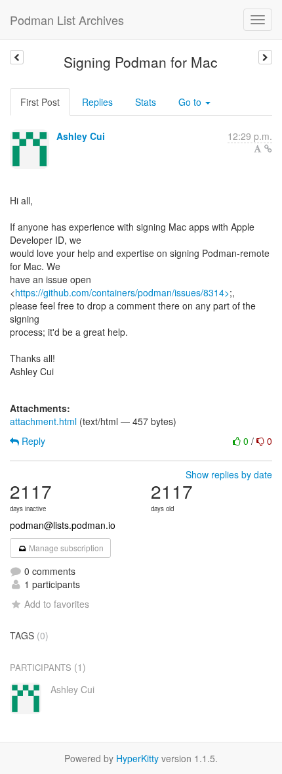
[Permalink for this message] (268, 148)
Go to (191, 101)
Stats (145, 101)
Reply (32, 440)
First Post (40, 101)
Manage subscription (65, 547)
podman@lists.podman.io (62, 525)
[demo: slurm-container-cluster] (17, 57)
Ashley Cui (80, 136)
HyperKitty (137, 758)
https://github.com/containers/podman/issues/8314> (122, 292)
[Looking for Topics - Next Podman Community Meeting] (265, 57)
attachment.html (43, 421)
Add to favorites (56, 603)
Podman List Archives (67, 19)
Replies (97, 101)
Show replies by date (229, 474)
